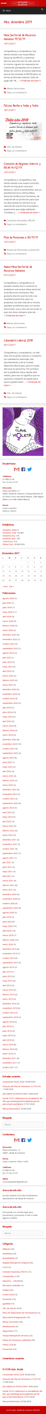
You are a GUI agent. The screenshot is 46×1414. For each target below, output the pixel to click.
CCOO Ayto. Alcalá (14, 1369)
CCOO (5, 1267)
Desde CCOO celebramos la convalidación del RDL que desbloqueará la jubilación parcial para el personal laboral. (22, 1101)
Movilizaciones (9, 1326)
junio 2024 (7, 712)
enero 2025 (8, 685)
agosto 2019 (8, 967)
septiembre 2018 (10, 1017)
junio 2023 (7, 762)
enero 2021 (8, 889)
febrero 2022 (8, 830)
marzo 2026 (8, 621)
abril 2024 (7, 721)
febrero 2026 (8, 625)
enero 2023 (8, 785)
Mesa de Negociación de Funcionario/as (20, 1312)
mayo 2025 (8, 666)
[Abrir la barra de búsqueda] (42, 9)
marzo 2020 (8, 935)
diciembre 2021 (9, 839)
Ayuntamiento (9, 1258)
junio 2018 (7, 1031)
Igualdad (6, 1303)
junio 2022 (7, 812)
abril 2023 (7, 771)
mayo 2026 (8, 612)
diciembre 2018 (9, 1003)
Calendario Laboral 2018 (18, 340)
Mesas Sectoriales (16, 88)
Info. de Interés (14, 146)
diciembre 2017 (9, 1058)
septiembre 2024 (10, 703)
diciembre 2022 (9, 789)
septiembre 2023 (10, 753)
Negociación (8, 1331)
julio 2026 (7, 603)
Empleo (6, 1290)
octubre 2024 (9, 698)
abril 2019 (7, 985)
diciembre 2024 (9, 689)
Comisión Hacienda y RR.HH (21, 220)
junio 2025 (7, 662)
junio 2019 (7, 976)
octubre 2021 (9, 848)
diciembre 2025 (9, 634)
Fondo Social (8, 1294)
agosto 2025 (8, 653)
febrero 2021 (8, 885)
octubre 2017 (9, 1067)
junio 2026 (7, 607)
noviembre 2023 (10, 744)
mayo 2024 (8, 716)
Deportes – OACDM (11, 1281)
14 (22, 571)
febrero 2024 (8, 730)
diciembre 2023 (9, 739)
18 (3, 576)
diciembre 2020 (9, 894)
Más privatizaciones (11, 1108)
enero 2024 (8, 735)
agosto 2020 (8, 912)
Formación (7, 1299)
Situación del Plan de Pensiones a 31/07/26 (22, 1086)
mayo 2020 (8, 926)
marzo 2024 (8, 725)
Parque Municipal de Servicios (15, 1335)
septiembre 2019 (10, 962)
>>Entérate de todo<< (30, 80)
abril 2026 (7, 616)
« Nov (5, 586)
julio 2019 (7, 971)
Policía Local (8, 1344)
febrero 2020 (8, 940)
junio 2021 (7, 867)
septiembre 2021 (10, 853)
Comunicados (8, 1276)
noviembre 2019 (10, 953)
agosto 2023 (8, 757)
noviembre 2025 (10, 639)
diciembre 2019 (9, 949)
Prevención (7, 1349)
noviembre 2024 (10, 694)
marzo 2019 (8, 990)
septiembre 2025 (10, 648)
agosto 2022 (8, 807)
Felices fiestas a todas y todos (21, 105)
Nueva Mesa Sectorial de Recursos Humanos (18, 268)
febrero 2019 (8, 994)
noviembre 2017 (10, 1062)
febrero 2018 (8, 1049)
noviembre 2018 (10, 1008)
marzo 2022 (8, 826)
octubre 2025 (9, 643)
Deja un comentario (17, 92)
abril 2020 (7, 930)
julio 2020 (7, 917)
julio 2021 (7, 862)
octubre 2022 (9, 798)
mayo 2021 (8, 871)
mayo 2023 (8, 766)
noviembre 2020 (10, 898)
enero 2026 (8, 630)
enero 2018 (8, 1053)
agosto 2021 (8, 858)
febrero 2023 (8, 780)
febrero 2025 (8, 680)
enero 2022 (8, 835)
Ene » (11, 586)
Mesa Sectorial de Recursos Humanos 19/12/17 (20, 37)
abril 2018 (7, 1040)
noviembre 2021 (10, 844)
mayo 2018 (8, 1035)
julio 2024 (7, 707)
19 (10, 576)
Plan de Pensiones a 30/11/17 (21, 237)
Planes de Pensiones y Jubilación (23, 249)
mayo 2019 (8, 980)
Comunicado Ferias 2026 (13, 1081)
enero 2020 (8, 944)
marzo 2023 (8, 776)
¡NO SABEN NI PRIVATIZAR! (15, 1093)
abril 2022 (7, 821)
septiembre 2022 (10, 803)
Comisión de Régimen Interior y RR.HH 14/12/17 (22, 165)
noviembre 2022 (10, 794)
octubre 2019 (9, 958)
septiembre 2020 (10, 908)
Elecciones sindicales (12, 1285)
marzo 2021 (8, 880)
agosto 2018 (8, 1021)
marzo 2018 (8, 1044)
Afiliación (6, 1249)
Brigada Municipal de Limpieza (16, 1262)
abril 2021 (7, 876)
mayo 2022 (8, 817)
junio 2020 (7, 921)
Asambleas (7, 1253)
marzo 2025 (8, 675)
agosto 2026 (8, 598)
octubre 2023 (9, 748)
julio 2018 (7, 1026)
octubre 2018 (9, 1012)
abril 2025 (7, 671)
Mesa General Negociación (14, 1317)
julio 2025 (7, 657)
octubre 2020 (9, 903)
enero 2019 (8, 999)
